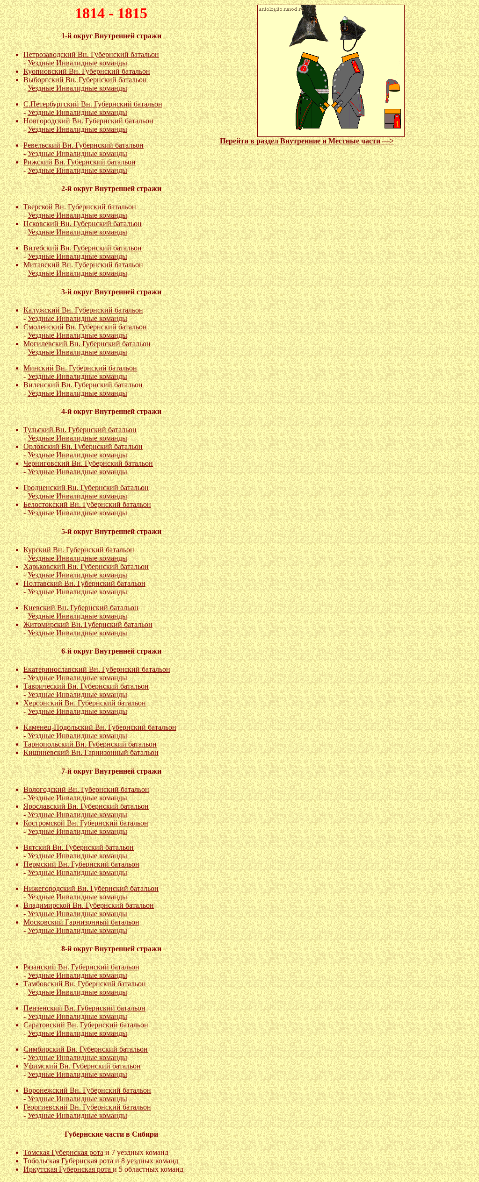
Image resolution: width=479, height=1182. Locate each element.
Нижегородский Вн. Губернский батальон (91, 888)
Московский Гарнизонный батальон (81, 922)
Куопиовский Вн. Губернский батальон (86, 71)
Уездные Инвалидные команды (77, 63)
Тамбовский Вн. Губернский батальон (84, 984)
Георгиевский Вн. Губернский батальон (87, 1107)
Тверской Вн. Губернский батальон (79, 207)
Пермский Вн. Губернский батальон (81, 864)
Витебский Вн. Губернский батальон (82, 248)
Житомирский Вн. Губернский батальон (87, 624)
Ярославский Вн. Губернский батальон (86, 806)
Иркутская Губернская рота (68, 1169)
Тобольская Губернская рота (68, 1161)
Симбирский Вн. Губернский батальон (85, 1049)
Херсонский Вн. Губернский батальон (84, 703)
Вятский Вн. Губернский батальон (78, 847)
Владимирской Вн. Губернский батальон (88, 905)
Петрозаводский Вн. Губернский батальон (91, 54)
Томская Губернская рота (63, 1152)
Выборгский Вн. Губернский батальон (85, 80)
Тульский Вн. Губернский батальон (80, 430)
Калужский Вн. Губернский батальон (83, 310)
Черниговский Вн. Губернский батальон (88, 463)
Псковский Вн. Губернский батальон (82, 224)
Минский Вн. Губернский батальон (80, 368)
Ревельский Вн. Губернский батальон (83, 145)
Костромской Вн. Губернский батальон (85, 823)
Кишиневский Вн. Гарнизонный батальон (91, 752)
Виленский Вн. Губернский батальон (83, 385)
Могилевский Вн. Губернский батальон (87, 344)
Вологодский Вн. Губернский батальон (86, 789)
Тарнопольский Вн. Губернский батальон (90, 744)
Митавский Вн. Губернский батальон (83, 265)
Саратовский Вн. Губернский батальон (85, 1025)
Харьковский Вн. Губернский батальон (86, 566)
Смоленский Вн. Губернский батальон (85, 327)
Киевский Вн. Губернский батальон (80, 608)
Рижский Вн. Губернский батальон (79, 162)
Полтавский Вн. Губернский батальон (84, 583)
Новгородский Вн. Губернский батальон (88, 121)
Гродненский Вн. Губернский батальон (86, 487)
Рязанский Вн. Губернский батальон (81, 967)
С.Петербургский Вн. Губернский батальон (92, 104)
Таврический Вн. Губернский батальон (86, 686)
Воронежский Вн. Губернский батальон (87, 1090)
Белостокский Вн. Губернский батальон (87, 504)
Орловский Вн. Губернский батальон (83, 446)
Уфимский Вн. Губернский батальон (82, 1066)
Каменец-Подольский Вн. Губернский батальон (99, 727)
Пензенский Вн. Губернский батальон (84, 1008)
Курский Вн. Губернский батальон (78, 550)
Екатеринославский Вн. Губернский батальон (96, 669)
